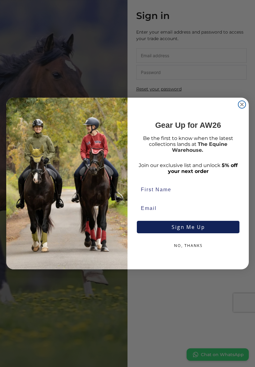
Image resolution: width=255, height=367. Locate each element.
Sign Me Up (188, 227)
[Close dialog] (242, 104)
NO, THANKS (188, 245)
